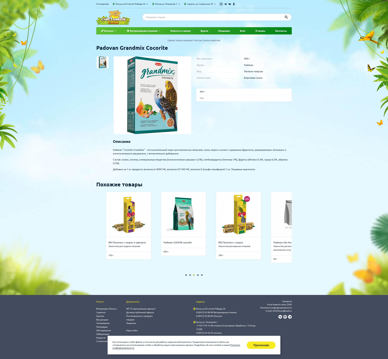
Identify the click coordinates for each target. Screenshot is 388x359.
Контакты (281, 30)
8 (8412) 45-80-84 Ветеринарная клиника (216, 312)
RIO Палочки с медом (230, 242)
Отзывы (260, 30)
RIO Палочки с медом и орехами (127, 242)
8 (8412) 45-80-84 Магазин (209, 316)
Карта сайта (132, 330)
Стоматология (103, 341)
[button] (186, 275)
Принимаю (261, 345)
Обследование (103, 330)
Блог (243, 30)
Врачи (204, 30)
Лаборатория (102, 334)
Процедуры (102, 327)
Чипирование (103, 323)
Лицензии (224, 30)
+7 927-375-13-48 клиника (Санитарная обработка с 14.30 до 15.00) (226, 327)
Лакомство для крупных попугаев (234, 246)
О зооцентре (102, 4)
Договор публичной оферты (140, 312)
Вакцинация (102, 319)
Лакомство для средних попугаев (124, 246)
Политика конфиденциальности (276, 307)
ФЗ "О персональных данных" (141, 309)
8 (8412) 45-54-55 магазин (209, 333)
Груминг (100, 316)
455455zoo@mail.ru (282, 311)
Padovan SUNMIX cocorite (178, 242)
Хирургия (101, 338)
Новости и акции (180, 30)
